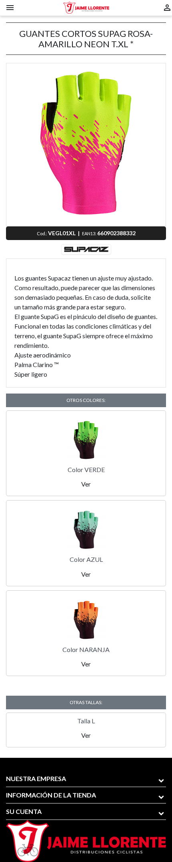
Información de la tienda (51, 795)
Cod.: (42, 233)
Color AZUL (86, 559)
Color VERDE (86, 469)
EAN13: (89, 233)
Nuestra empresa (36, 778)
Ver (86, 484)
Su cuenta (24, 811)
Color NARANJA (86, 649)
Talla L (86, 721)
